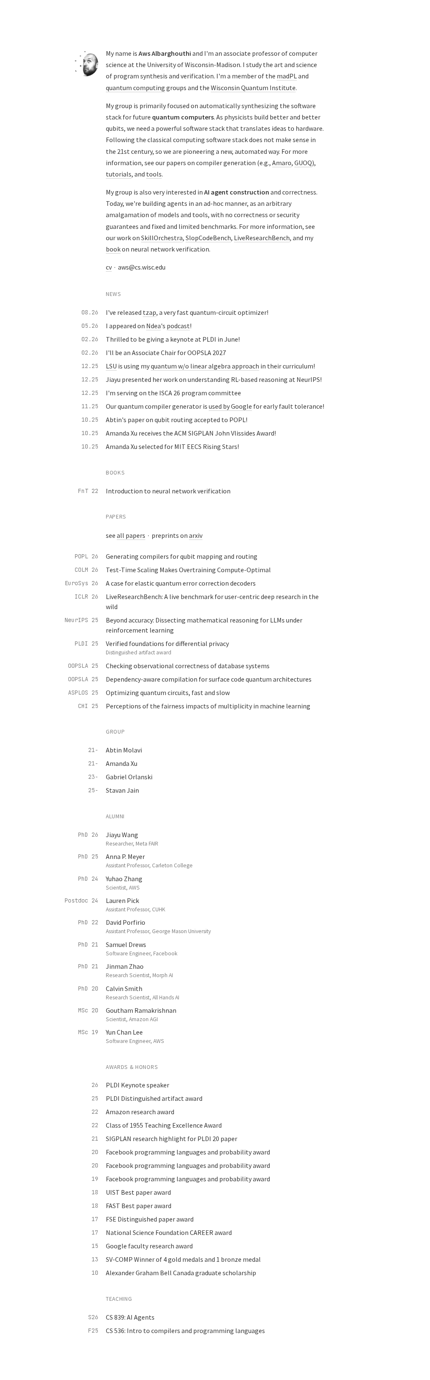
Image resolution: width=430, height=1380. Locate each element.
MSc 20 (88, 1010)
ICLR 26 (86, 596)
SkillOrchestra (162, 237)
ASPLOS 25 (83, 692)
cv (109, 267)
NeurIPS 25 (81, 620)
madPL (287, 76)
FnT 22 (88, 491)
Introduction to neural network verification (168, 491)
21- (93, 750)
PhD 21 (88, 944)
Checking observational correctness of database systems (188, 665)
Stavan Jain (122, 790)
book (113, 249)
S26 (93, 1317)
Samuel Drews (126, 944)
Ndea (153, 326)
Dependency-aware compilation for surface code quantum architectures (209, 679)
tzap (149, 312)
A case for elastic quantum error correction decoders (181, 583)
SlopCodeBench (208, 237)
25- (93, 790)
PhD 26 (88, 834)
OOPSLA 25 (83, 665)
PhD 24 (88, 878)
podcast (178, 326)
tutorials (118, 174)
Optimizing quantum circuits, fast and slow (168, 692)
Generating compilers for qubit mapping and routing (181, 556)
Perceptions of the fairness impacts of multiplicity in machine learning (208, 706)
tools (154, 174)
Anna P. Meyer (125, 856)
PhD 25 (88, 856)
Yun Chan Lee (124, 1032)
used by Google (230, 406)
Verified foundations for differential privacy (167, 643)
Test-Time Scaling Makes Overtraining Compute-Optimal (188, 569)
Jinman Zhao (125, 966)
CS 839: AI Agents (130, 1317)
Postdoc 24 (81, 900)
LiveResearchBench (262, 237)
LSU (111, 366)
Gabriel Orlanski (129, 777)
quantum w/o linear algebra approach (205, 366)
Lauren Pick (122, 900)
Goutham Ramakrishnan (141, 1010)
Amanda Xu (121, 763)
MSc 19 (88, 1032)
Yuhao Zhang (124, 878)
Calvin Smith (124, 988)
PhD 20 (88, 988)
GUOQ (303, 162)
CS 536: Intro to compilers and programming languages (185, 1330)
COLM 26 (86, 569)
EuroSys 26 (81, 583)
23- (93, 777)
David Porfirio (125, 922)
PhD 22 (88, 922)
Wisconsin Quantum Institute (253, 87)
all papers (131, 535)
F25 (93, 1330)
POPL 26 (86, 556)
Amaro (281, 162)
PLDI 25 (86, 643)
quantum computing (135, 87)
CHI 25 (88, 706)
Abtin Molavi (124, 750)
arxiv (195, 535)
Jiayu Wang (122, 834)
